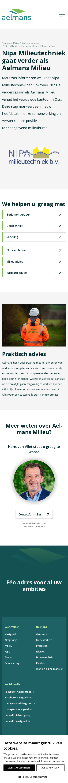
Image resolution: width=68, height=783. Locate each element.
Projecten (42, 645)
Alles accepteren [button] (19, 767)
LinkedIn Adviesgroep (18, 715)
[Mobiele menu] (62, 14)
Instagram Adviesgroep (18, 703)
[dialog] (34, 759)
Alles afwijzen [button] (50, 767)
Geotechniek (14, 226)
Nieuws (40, 651)
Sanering (12, 237)
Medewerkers (44, 640)
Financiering (12, 663)
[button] (34, 777)
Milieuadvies (14, 262)
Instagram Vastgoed (17, 709)
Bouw (8, 657)
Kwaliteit (41, 663)
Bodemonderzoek (30, 42)
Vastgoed (10, 634)
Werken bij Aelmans (48, 668)
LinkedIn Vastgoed (16, 721)
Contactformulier (29, 514)
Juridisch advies (16, 273)
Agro (7, 651)
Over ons (41, 634)
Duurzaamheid (45, 657)
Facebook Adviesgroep (18, 691)
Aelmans (6, 42)
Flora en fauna (16, 250)
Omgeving (11, 640)
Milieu (16, 42)
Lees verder (58, 761)
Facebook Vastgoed (16, 697)
